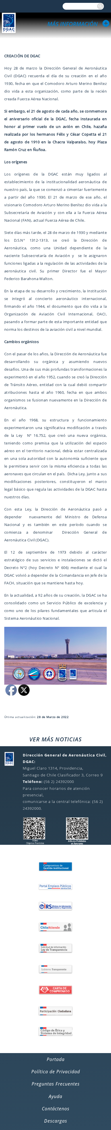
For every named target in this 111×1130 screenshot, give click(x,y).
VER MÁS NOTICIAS (55, 739)
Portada (56, 1059)
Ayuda (55, 1096)
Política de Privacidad (55, 1071)
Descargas (55, 1121)
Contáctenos (55, 1108)
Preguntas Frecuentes (56, 1084)
